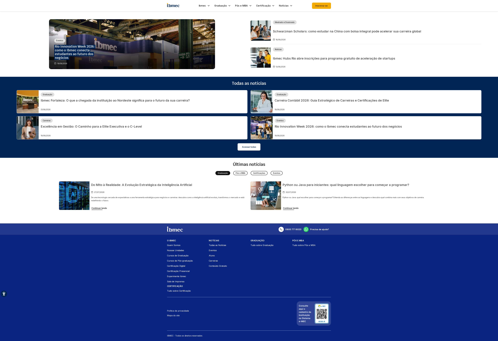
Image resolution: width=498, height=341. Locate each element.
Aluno (212, 255)
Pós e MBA (241, 5)
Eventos (276, 173)
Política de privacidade (178, 310)
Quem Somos (173, 245)
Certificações (259, 173)
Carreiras (213, 260)
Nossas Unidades (175, 250)
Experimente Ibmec (176, 276)
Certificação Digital (176, 266)
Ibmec (202, 5)
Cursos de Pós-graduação (180, 260)
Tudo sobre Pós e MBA (304, 245)
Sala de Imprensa (175, 281)
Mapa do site (173, 315)
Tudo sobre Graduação (262, 245)
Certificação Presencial (178, 271)
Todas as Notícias (217, 245)
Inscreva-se (321, 5)
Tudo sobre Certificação (179, 291)
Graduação (220, 5)
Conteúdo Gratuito (218, 266)
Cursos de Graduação (178, 255)
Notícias (284, 5)
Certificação (263, 5)
